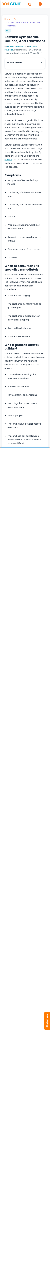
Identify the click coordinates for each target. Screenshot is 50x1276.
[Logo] (11, 3)
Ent (15, 19)
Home (8, 19)
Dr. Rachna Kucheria (16, 46)
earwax (8, 159)
